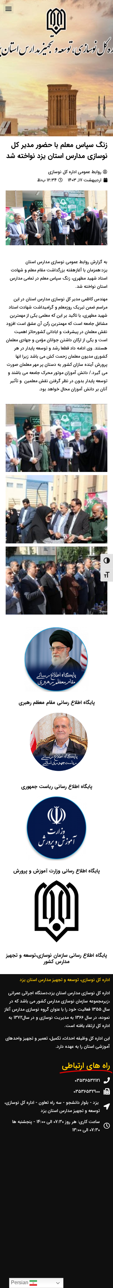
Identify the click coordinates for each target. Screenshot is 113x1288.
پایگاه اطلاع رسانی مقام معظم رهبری (57, 702)
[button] (8, 8)
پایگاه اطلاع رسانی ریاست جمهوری (56, 787)
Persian (20, 1282)
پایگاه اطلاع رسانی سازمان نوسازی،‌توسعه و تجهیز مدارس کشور (56, 958)
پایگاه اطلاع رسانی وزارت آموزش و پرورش (56, 871)
